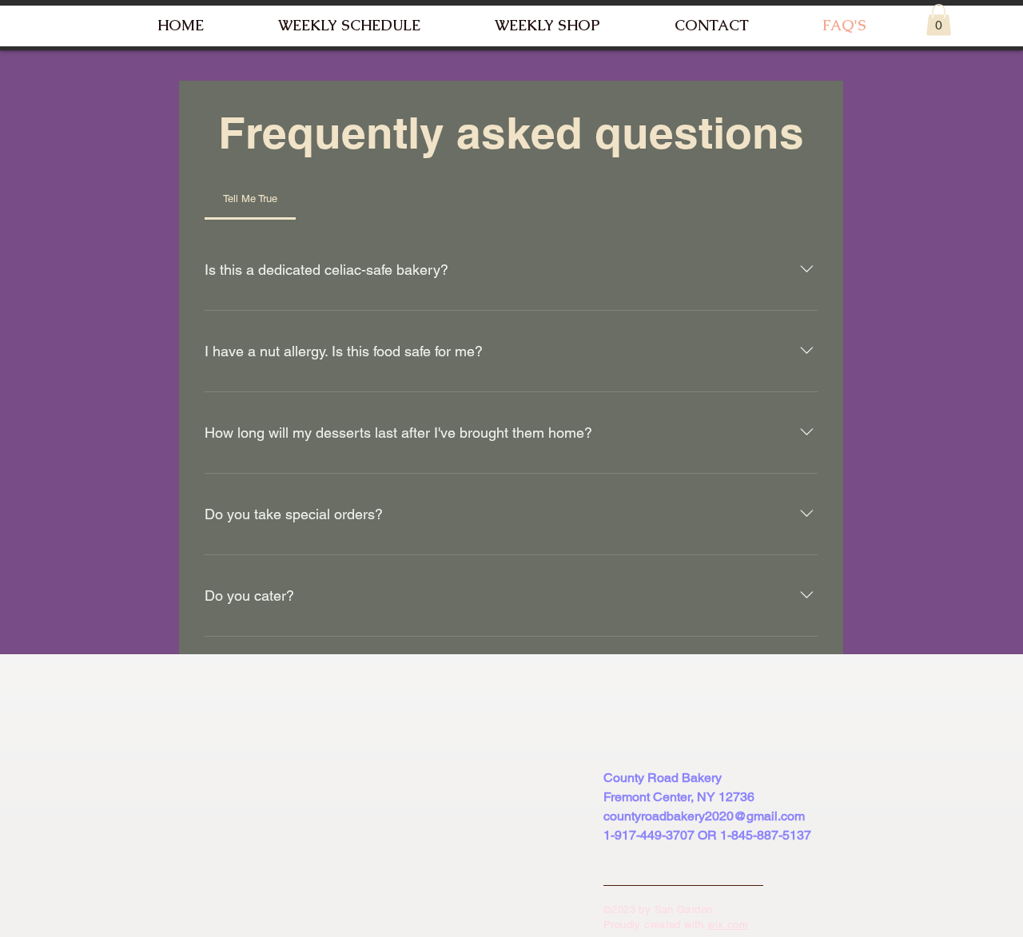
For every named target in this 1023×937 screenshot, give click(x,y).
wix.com (727, 925)
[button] (938, 19)
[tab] (250, 199)
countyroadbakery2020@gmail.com (704, 816)
